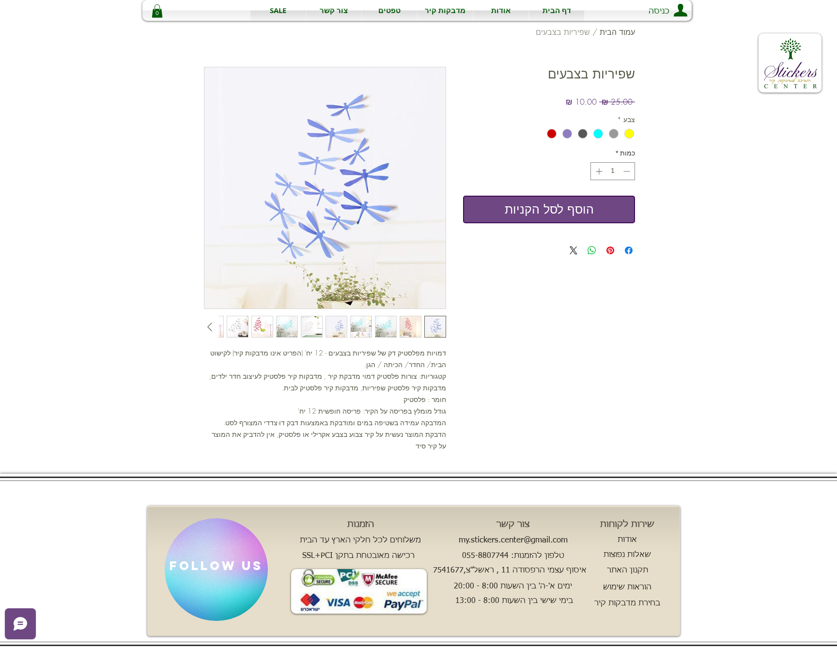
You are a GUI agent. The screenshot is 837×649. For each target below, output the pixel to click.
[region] (216, 569)
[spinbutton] (612, 171)
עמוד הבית (617, 32)
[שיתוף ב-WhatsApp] (592, 250)
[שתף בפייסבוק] (629, 250)
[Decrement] (627, 171)
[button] (445, 10)
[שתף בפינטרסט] (610, 250)
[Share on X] (573, 250)
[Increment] (598, 171)
